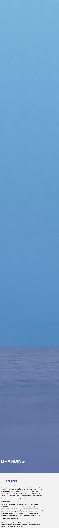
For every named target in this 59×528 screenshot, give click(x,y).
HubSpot (18, 491)
